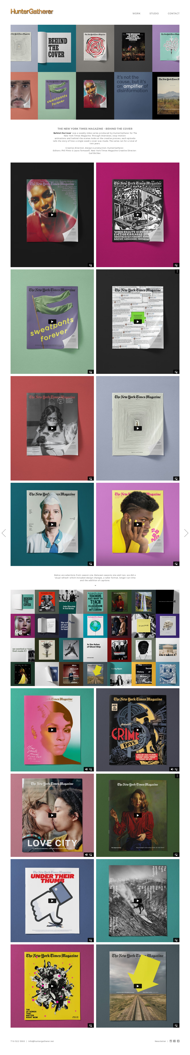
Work (136, 14)
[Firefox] (5, 533)
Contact (174, 14)
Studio (154, 14)
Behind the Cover (62, 133)
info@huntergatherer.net (41, 1041)
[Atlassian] (184, 533)
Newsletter (160, 1041)
